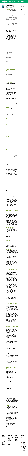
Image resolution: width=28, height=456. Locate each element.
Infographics (7, 7)
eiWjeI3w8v (11, 7)
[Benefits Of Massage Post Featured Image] (3, 6)
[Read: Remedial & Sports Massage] (21, 437)
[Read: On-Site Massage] (21, 442)
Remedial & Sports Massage (24, 438)
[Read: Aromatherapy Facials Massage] (21, 446)
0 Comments (11, 6)
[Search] (9, 4)
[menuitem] (3, 1)
